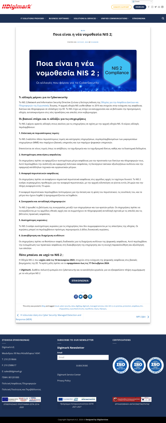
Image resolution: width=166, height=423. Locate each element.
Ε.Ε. (141, 306)
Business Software (59, 18)
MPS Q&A (141, 316)
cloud (57, 306)
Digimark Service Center (69, 374)
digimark (94, 42)
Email (59, 352)
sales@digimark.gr (13, 371)
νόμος (96, 309)
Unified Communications (114, 18)
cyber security (65, 306)
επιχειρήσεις (64, 309)
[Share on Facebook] (76, 297)
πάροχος (102, 309)
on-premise (117, 306)
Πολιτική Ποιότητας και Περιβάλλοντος (21, 389)
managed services (97, 306)
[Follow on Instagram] (152, 7)
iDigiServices (102, 419)
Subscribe (82, 365)
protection (127, 306)
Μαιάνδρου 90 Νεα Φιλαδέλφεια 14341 (21, 353)
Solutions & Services (85, 18)
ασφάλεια (135, 306)
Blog (83, 30)
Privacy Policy (64, 380)
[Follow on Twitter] (156, 7)
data (73, 306)
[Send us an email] (159, 7)
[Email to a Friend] (85, 297)
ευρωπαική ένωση (77, 309)
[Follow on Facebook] (149, 7)
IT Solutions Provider (32, 18)
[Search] (163, 18)
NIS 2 (111, 306)
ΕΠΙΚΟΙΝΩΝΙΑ (138, 18)
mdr (106, 306)
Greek (137, 1)
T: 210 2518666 (9, 359)
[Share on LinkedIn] (90, 297)
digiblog (79, 306)
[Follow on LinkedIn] (162, 7)
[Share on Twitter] (80, 297)
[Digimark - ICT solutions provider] (17, 6)
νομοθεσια (89, 309)
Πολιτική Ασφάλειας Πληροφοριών (19, 383)
